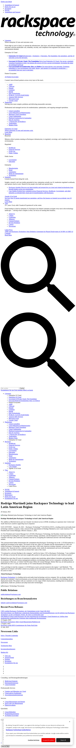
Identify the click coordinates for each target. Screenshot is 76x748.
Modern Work (13, 125)
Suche (22, 388)
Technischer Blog (6, 645)
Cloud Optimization (15, 116)
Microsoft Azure (14, 99)
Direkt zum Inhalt (6, 1)
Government (13, 160)
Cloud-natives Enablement (13, 693)
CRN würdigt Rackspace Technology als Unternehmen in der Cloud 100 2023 (25, 611)
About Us (12, 214)
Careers (11, 224)
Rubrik (11, 92)
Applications (13, 123)
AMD (10, 84)
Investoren (8, 661)
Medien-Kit (4, 652)
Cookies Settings (33, 740)
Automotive (12, 172)
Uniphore (12, 90)
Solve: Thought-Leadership (9, 635)
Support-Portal (9, 657)
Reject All (63, 740)
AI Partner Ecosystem (11, 77)
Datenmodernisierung (11, 683)
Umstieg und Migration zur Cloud (15, 691)
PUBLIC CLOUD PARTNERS (19, 95)
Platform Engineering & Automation (20, 118)
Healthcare (12, 148)
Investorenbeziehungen (8, 649)
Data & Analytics (14, 120)
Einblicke (8, 177)
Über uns (7, 656)
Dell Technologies (14, 93)
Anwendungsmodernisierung (14, 695)
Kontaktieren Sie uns (7, 390)
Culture (11, 215)
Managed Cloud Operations (17, 114)
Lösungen (8, 40)
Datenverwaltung (10, 705)
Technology (12, 175)
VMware (11, 86)
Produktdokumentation (12, 714)
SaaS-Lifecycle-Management (14, 703)
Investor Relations (14, 223)
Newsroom (12, 226)
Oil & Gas (12, 151)
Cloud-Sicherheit (10, 684)
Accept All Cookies (48, 740)
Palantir (11, 88)
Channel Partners (14, 221)
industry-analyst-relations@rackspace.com (14, 603)
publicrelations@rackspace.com (11, 594)
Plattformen (8, 102)
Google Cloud (13, 100)
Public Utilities (13, 153)
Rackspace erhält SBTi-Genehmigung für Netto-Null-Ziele (19, 625)
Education (12, 161)
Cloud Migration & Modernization (19, 112)
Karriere (7, 659)
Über (6, 203)
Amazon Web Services (16, 97)
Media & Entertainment (16, 173)
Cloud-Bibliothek (10, 712)
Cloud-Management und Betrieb (15, 701)
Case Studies (40, 192)
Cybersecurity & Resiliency (17, 121)
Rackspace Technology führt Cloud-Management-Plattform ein (20, 622)
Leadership (12, 217)
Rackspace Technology (8, 577)
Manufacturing (13, 168)
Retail (10, 170)
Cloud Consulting (14, 111)
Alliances (12, 219)
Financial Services (14, 149)
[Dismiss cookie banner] (69, 722)
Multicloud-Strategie (11, 681)
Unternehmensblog (7, 639)
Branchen (8, 134)
